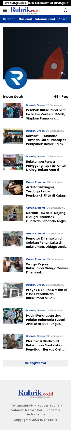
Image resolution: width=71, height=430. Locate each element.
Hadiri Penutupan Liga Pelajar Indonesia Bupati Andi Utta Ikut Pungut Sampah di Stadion (45, 321)
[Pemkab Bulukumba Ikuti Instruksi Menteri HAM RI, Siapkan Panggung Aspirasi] (13, 113)
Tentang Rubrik (22, 406)
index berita (36, 414)
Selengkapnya (35, 363)
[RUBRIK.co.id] (24, 10)
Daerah (31, 105)
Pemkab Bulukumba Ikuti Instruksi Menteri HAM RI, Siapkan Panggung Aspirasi (45, 116)
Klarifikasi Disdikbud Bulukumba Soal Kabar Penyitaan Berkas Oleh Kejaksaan (44, 347)
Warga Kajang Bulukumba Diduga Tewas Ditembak (47, 268)
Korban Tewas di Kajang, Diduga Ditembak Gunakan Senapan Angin (46, 217)
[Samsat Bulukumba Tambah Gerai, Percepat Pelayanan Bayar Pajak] (13, 138)
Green (41, 105)
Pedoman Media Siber (26, 410)
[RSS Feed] (63, 74)
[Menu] (5, 10)
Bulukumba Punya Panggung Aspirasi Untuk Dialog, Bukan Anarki (46, 165)
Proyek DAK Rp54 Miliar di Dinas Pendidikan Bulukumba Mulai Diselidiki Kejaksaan (46, 296)
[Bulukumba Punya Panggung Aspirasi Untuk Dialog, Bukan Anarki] (13, 164)
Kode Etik (53, 410)
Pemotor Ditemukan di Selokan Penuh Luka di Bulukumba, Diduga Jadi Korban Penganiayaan (45, 244)
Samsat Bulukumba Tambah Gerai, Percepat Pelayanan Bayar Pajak (46, 140)
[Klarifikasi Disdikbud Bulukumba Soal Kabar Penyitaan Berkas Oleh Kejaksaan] (13, 344)
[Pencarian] (66, 10)
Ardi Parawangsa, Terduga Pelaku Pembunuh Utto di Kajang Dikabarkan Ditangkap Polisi (46, 195)
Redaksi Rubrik (48, 406)
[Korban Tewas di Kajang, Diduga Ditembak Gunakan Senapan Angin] (13, 215)
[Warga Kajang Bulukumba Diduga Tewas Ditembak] (13, 267)
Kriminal (40, 182)
